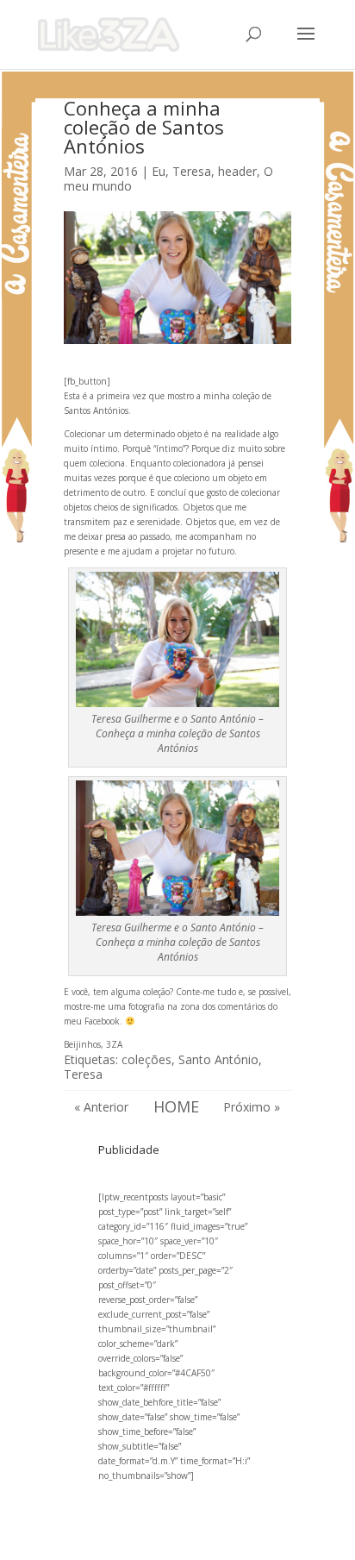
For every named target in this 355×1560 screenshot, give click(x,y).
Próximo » (251, 1107)
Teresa (83, 1074)
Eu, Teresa (181, 171)
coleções (146, 1059)
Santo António (218, 1059)
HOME (176, 1106)
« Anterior (101, 1107)
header (237, 171)
